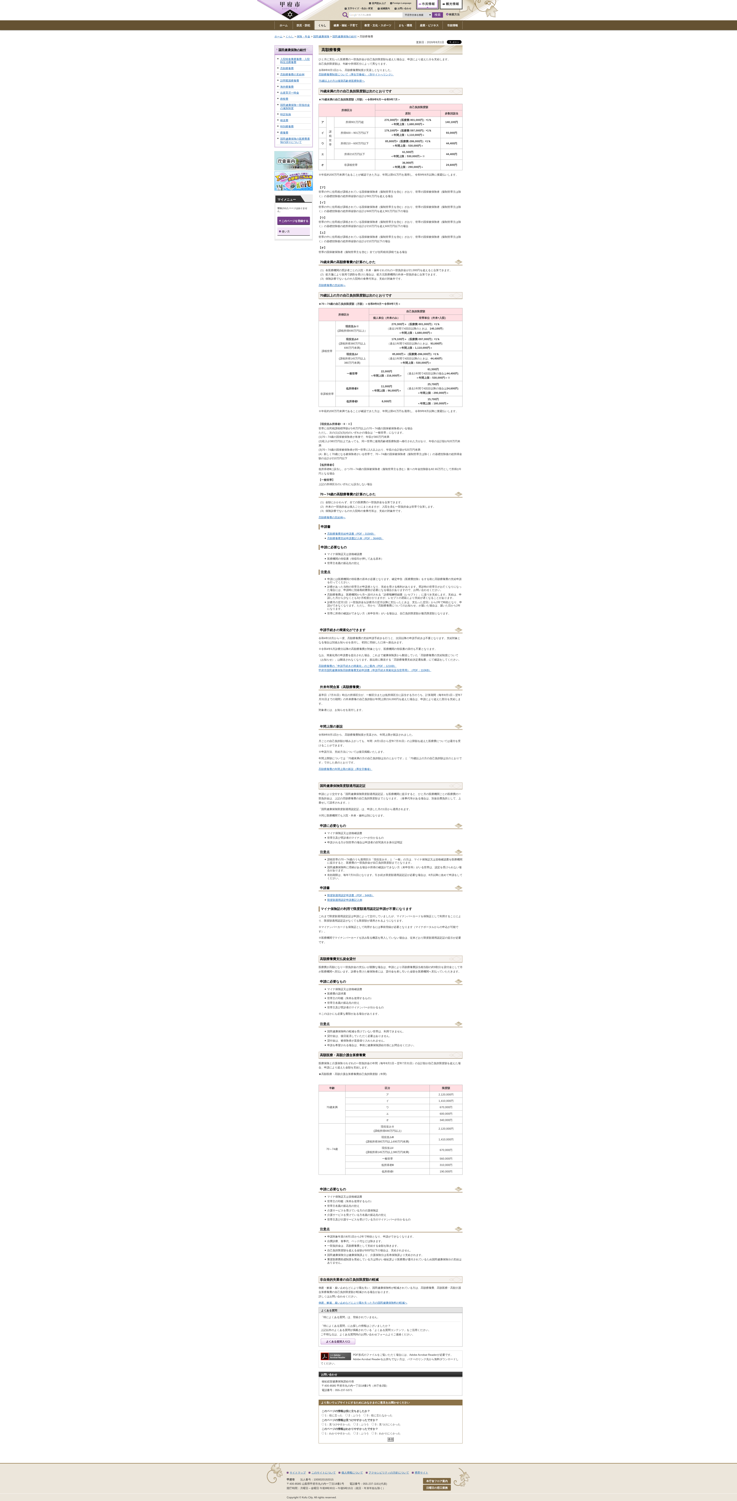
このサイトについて (323, 1472)
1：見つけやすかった (338, 1424)
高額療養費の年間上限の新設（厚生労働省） (345, 769)
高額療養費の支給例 (292, 74)
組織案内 (385, 8)
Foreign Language (402, 3)
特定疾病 (285, 114)
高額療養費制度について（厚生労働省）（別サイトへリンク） (356, 74)
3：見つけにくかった (388, 1424)
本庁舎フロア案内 (437, 1481)
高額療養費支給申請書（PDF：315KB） (351, 533)
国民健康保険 (321, 36)
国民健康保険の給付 (344, 36)
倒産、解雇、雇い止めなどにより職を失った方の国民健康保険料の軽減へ (363, 1302)
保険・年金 (303, 36)
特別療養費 (287, 126)
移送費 (284, 120)
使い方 (286, 231)
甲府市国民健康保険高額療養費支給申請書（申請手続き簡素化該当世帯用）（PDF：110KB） (375, 670)
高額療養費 (287, 68)
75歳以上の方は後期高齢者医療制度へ (342, 80)
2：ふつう (355, 1415)
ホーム (278, 36)
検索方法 (454, 14)
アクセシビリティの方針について (389, 1472)
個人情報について (352, 1472)
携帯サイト (421, 1472)
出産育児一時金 (289, 92)
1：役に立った (334, 1415)
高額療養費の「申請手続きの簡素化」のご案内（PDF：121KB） (358, 665)
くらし (290, 36)
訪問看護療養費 (289, 80)
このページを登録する (295, 220)
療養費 (284, 132)
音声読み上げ (379, 3)
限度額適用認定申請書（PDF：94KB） (350, 895)
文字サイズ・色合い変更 (360, 8)
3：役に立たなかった (379, 1415)
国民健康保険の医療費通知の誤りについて (295, 140)
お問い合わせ (404, 8)
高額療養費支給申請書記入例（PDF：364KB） (355, 538)
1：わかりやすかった (338, 1433)
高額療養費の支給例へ (332, 285)
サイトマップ (298, 1472)
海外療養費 (287, 86)
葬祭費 (284, 98)
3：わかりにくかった (388, 1433)
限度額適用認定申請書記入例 (344, 899)
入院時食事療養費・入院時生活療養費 (295, 61)
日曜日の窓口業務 (437, 1487)
